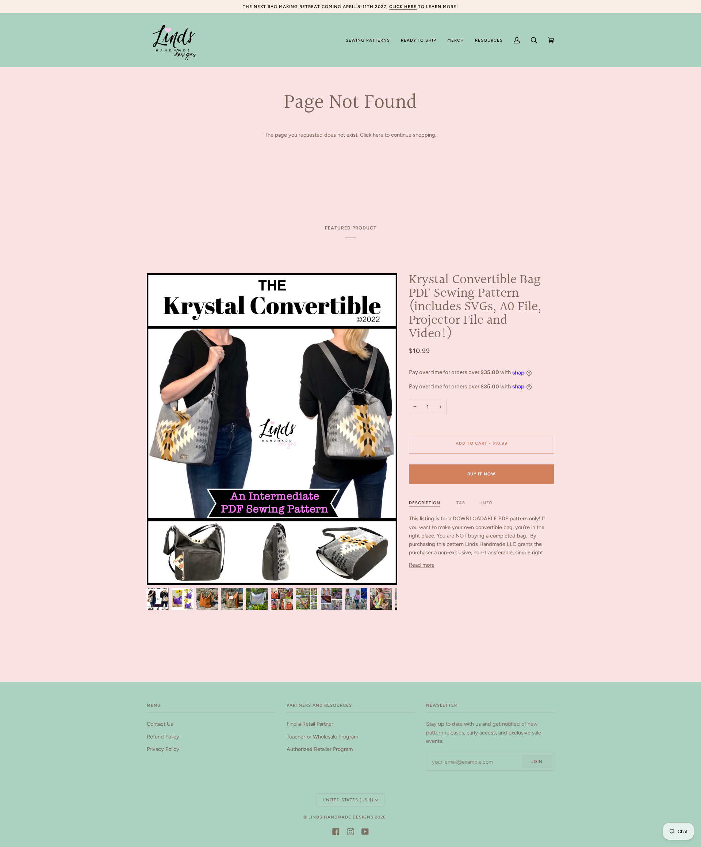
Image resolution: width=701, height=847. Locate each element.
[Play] (272, 440)
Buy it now (481, 473)
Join (537, 761)
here (378, 135)
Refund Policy (163, 736)
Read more (421, 565)
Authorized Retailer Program (320, 749)
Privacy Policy (163, 749)
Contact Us (160, 724)
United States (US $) (348, 799)
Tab (460, 502)
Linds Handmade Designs (341, 817)
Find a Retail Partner (310, 724)
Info (487, 502)
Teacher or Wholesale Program (322, 736)
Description (424, 502)
